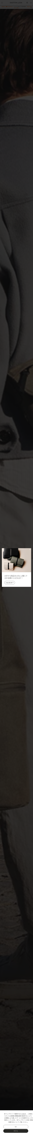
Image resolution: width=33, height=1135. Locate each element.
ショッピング (9, 582)
